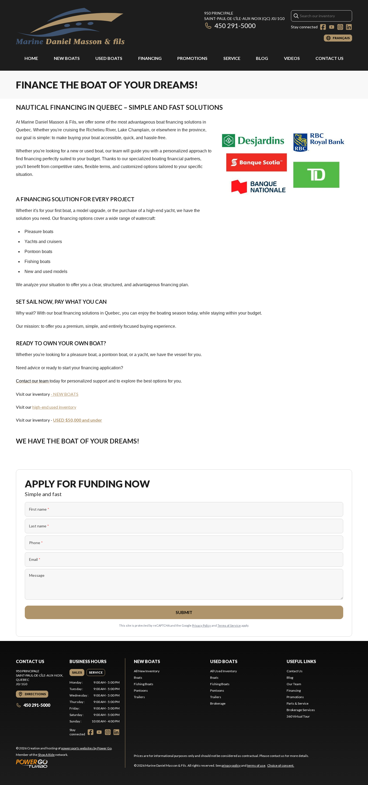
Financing (150, 58)
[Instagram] (340, 27)
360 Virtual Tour (298, 716)
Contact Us (329, 58)
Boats (138, 677)
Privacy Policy (201, 625)
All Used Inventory (223, 671)
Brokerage (217, 703)
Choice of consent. (280, 765)
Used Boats (108, 58)
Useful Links (301, 661)
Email (34, 559)
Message (36, 575)
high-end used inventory (54, 406)
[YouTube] (331, 27)
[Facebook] (323, 27)
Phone (36, 542)
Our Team (294, 684)
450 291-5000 (235, 25)
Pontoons (141, 690)
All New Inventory (146, 671)
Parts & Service (297, 703)
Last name (39, 526)
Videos (292, 58)
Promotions (192, 58)
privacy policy (231, 765)
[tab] (77, 672)
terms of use (256, 765)
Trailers (139, 697)
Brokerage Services (301, 710)
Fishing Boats (143, 684)
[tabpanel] (95, 701)
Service (231, 58)
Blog (262, 58)
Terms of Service (229, 625)
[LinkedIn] (349, 27)
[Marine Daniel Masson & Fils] (70, 26)
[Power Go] (64, 763)
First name (39, 509)
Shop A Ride (46, 755)
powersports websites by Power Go (86, 748)
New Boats (67, 58)
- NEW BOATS (64, 394)
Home (31, 58)
